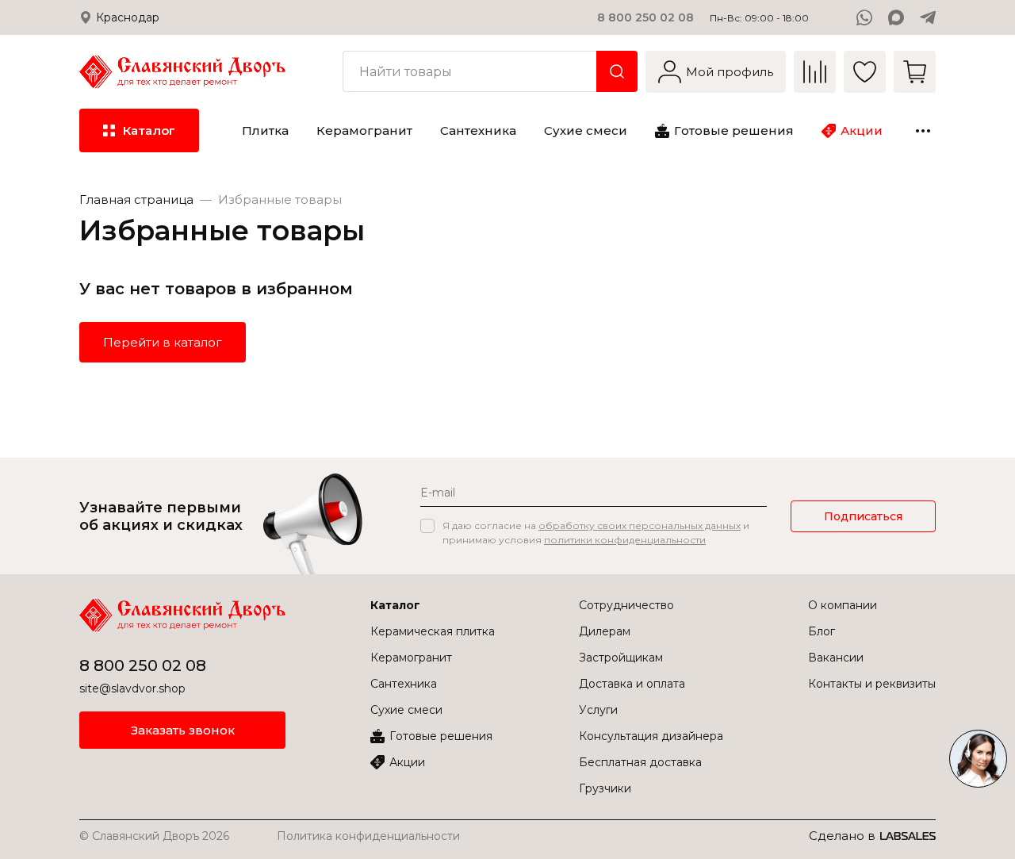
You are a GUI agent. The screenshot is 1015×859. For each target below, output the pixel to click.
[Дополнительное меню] (923, 131)
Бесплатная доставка (640, 762)
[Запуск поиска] (617, 71)
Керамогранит (411, 657)
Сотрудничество (626, 605)
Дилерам (604, 631)
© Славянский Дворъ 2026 (154, 836)
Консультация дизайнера (651, 736)
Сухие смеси (406, 710)
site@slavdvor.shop (132, 688)
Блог (821, 631)
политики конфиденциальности (625, 540)
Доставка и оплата (632, 684)
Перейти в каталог (162, 342)
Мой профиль (729, 71)
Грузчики (605, 788)
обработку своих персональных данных (639, 525)
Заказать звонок (183, 730)
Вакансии (836, 657)
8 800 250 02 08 (645, 17)
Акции (407, 762)
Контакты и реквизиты (872, 684)
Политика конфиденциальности (368, 836)
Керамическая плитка (432, 631)
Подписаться (863, 516)
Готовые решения (440, 736)
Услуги (598, 710)
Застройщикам (621, 657)
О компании (842, 605)
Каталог (395, 605)
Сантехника (403, 684)
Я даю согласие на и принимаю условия (595, 533)
